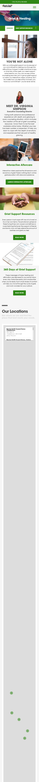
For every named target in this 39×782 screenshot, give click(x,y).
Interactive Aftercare (19, 165)
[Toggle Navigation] (36, 28)
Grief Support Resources (24, 28)
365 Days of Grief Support (19, 269)
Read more (20, 237)
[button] (19, 332)
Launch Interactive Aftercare (19, 182)
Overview (10, 28)
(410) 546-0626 (22, 2)
